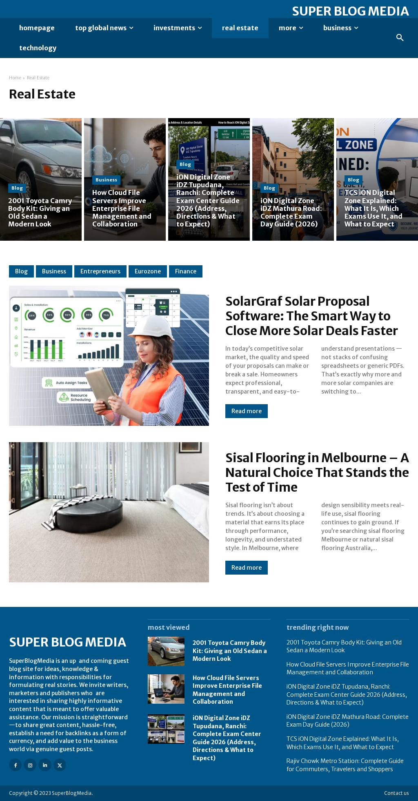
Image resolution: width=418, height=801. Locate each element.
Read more (246, 411)
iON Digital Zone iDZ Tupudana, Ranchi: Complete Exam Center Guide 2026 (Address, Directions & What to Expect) (347, 694)
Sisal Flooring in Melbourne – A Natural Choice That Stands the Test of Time (317, 472)
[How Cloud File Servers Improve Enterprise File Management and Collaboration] (125, 179)
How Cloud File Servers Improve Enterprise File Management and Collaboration (348, 668)
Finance (185, 271)
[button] (400, 38)
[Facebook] (15, 764)
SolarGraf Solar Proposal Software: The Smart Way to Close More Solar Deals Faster (311, 315)
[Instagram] (30, 764)
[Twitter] (59, 764)
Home (15, 78)
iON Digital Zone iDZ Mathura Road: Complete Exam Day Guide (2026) (348, 721)
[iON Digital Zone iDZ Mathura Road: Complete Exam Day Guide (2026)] (293, 179)
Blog (17, 188)
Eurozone (148, 271)
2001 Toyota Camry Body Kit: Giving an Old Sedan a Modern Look (230, 650)
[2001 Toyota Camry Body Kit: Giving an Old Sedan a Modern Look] (41, 179)
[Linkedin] (44, 764)
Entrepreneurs (100, 271)
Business (106, 180)
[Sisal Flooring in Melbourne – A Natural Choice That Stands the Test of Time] (109, 512)
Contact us (396, 793)
